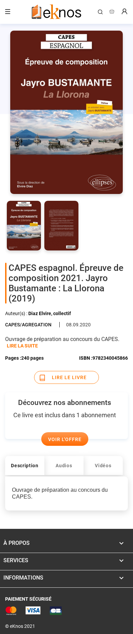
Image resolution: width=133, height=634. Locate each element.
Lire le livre (69, 377)
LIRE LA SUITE (22, 345)
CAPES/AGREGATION (28, 324)
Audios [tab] (64, 465)
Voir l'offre (65, 439)
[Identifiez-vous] (124, 12)
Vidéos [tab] (103, 465)
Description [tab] (25, 465)
